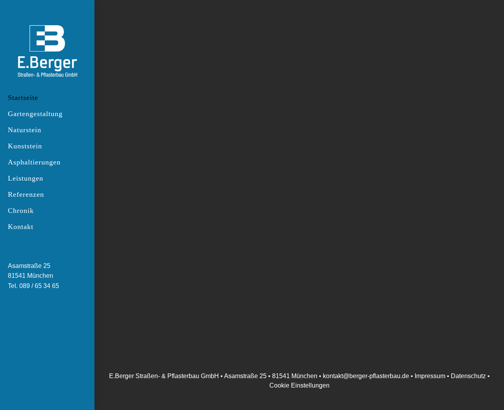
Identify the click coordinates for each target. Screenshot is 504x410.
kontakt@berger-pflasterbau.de (366, 376)
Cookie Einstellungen (299, 385)
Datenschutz (468, 376)
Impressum (431, 376)
